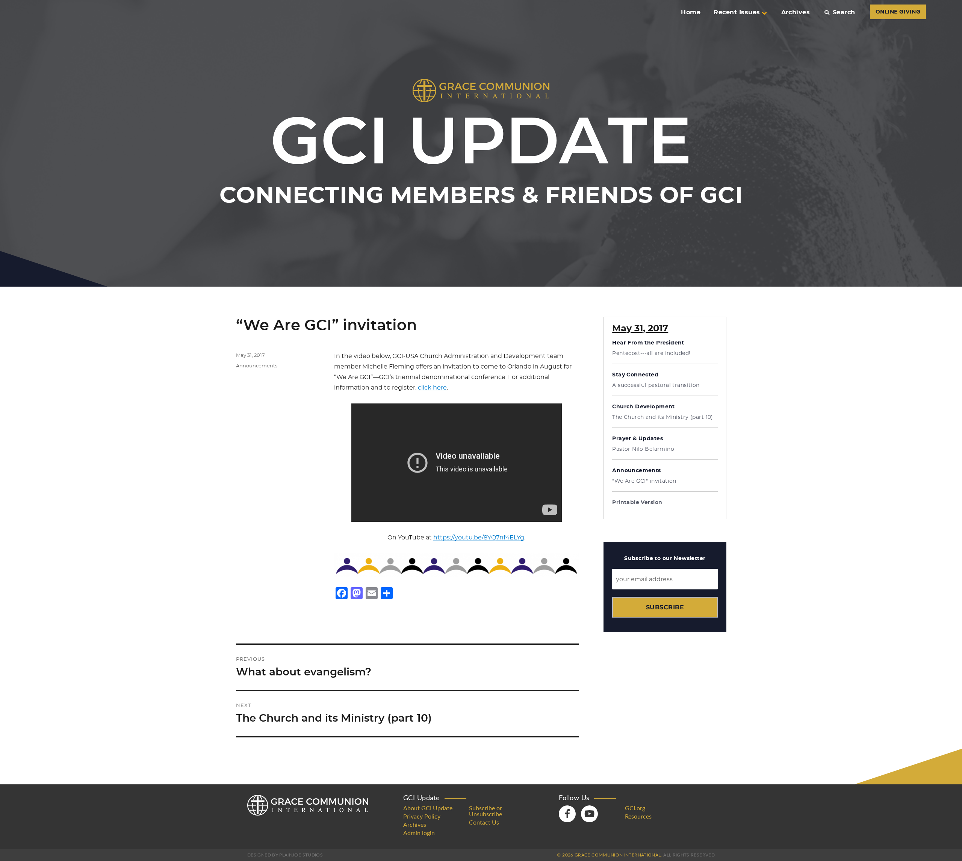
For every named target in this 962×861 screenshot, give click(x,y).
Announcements (256, 366)
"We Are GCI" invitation (644, 481)
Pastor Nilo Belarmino (643, 449)
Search (844, 12)
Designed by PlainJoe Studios (285, 855)
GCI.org (635, 808)
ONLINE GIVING (898, 12)
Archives (795, 12)
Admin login (419, 833)
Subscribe (665, 607)
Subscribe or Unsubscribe (485, 811)
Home (690, 12)
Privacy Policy (421, 817)
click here (432, 388)
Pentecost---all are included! (651, 353)
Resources (638, 817)
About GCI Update (427, 808)
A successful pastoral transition (655, 385)
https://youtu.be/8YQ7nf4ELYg (478, 538)
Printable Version (637, 502)
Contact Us (484, 823)
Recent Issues (737, 12)
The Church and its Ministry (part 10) (662, 417)
